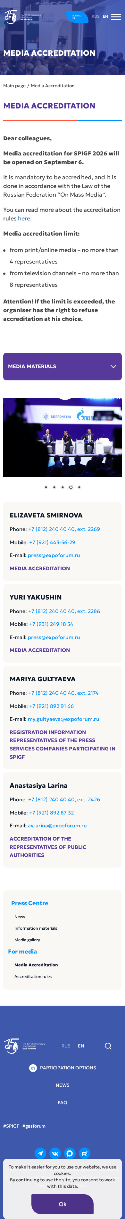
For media (22, 951)
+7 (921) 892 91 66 (51, 706)
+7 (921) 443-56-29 (52, 542)
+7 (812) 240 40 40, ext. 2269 (64, 529)
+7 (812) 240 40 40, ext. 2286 (64, 611)
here (24, 218)
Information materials (35, 928)
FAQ (62, 1102)
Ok (63, 1204)
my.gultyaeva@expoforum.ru (63, 719)
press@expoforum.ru (54, 555)
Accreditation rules (33, 976)
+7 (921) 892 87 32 (51, 812)
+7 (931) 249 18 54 (51, 624)
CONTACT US (77, 17)
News (19, 916)
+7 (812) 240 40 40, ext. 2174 (63, 693)
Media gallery (27, 940)
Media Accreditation (36, 965)
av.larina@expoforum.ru (57, 825)
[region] (62, 448)
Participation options (68, 1068)
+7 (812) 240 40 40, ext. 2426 (64, 799)
